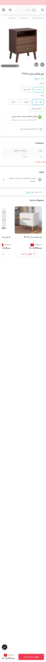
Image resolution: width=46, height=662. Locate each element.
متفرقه (36, 78)
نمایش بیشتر (41, 162)
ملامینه (39, 89)
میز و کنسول (24, 18)
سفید (13, 102)
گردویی (26, 102)
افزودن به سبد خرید (31, 657)
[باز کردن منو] (42, 10)
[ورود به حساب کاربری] (10, 10)
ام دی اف (26, 89)
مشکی (36, 102)
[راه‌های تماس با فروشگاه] (4, 647)
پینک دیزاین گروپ (38, 18)
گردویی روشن (36, 108)
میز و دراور (12, 18)
